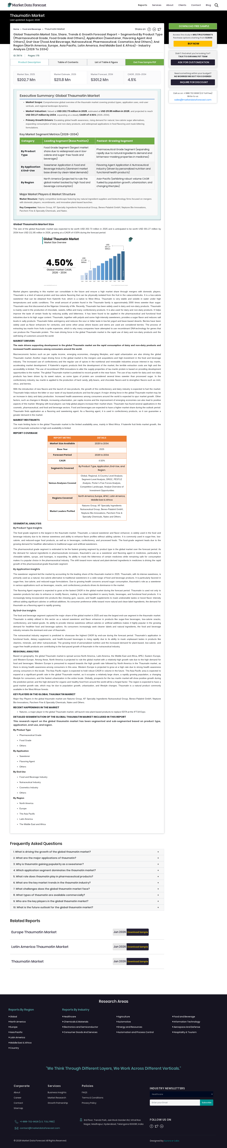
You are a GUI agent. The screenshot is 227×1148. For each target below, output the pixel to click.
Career (17, 1097)
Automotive (123, 1021)
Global (12, 1016)
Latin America (16, 1037)
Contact (196, 5)
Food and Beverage (32, 29)
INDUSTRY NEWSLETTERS (167, 1088)
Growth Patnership (58, 1102)
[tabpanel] (87, 448)
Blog (208, 5)
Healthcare (69, 1016)
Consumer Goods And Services (79, 1032)
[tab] (29, 62)
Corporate (22, 1086)
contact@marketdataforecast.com (39, 1128)
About (169, 5)
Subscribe (206, 1102)
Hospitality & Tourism (184, 1032)
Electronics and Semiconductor (80, 1026)
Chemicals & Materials (75, 1021)
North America (17, 1021)
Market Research (57, 1097)
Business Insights (57, 1092)
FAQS (84, 1092)
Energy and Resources (129, 1026)
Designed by (164, 1140)
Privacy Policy (89, 1102)
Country (13, 1047)
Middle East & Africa (20, 1042)
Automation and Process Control (135, 1032)
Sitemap (18, 1108)
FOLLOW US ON (160, 1119)
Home (16, 29)
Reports (142, 5)
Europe (12, 1026)
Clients (182, 5)
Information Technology (186, 1021)
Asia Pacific (15, 1032)
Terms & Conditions (92, 1097)
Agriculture (123, 1016)
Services (156, 5)
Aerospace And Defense (186, 1026)
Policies (87, 1086)
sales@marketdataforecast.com (192, 99)
